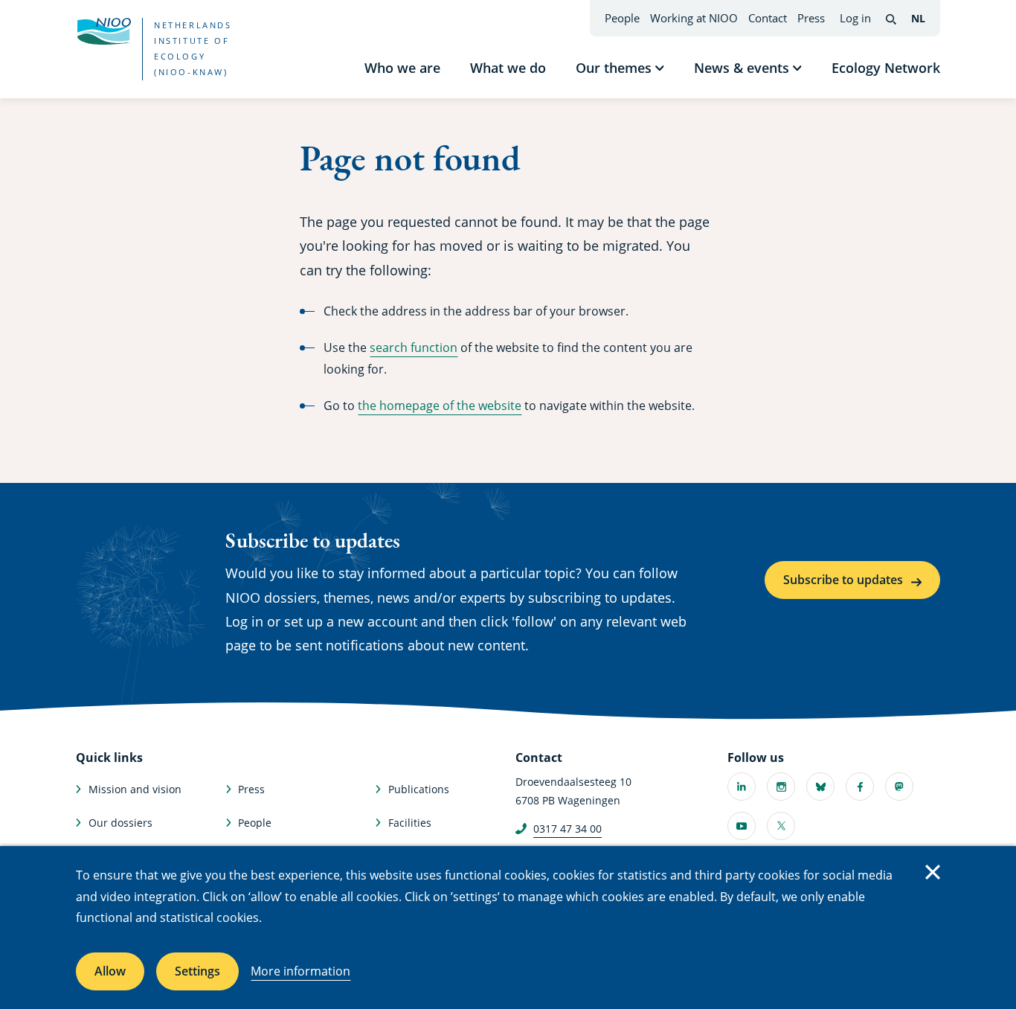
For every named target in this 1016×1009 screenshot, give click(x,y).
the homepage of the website (439, 405)
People (622, 17)
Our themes (614, 68)
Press (811, 17)
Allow (110, 971)
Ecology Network (886, 68)
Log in (855, 17)
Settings (197, 971)
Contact (767, 17)
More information (300, 971)
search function (413, 347)
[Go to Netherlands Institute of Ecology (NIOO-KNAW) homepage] (103, 31)
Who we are (402, 68)
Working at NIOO (694, 17)
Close (932, 872)
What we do (508, 68)
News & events (741, 68)
